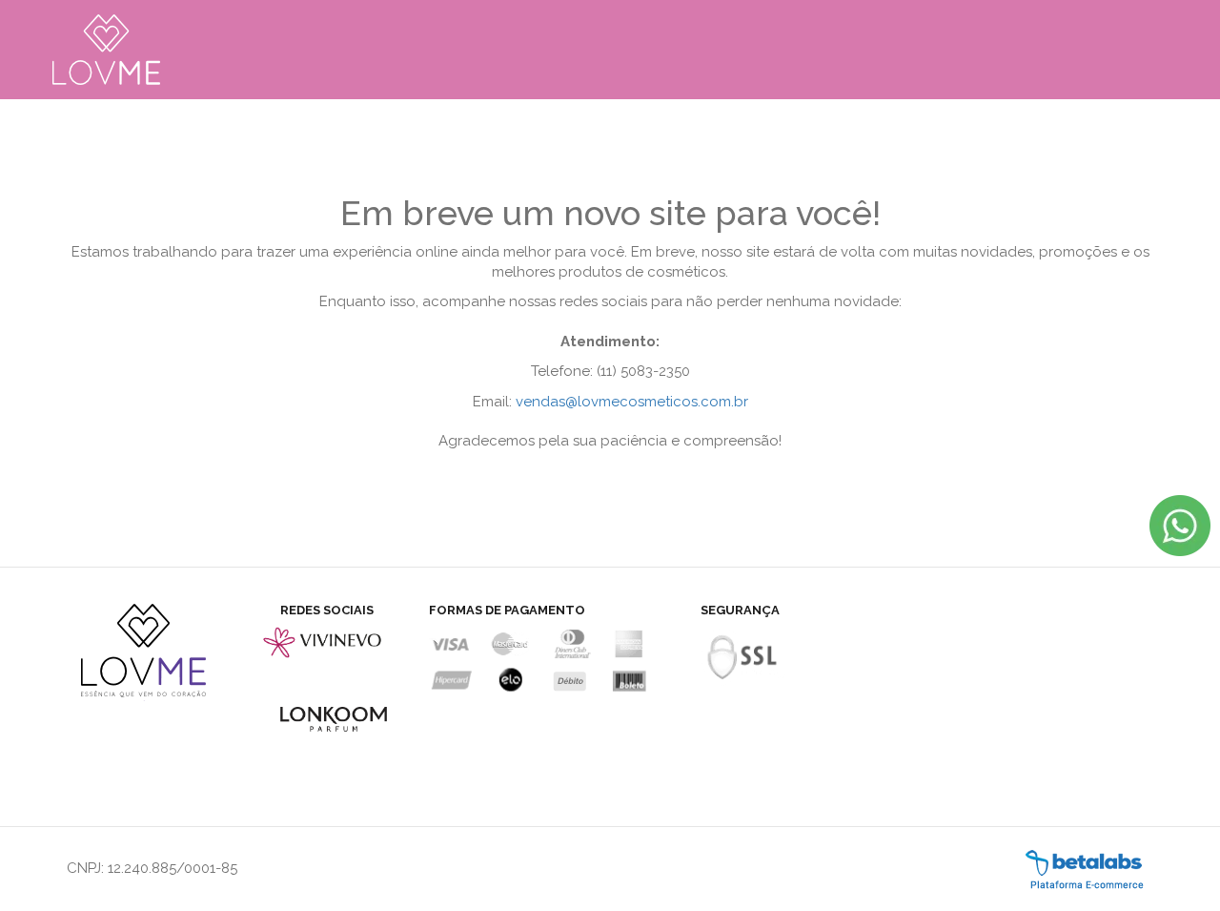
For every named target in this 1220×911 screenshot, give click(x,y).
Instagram (329, 680)
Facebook (292, 680)
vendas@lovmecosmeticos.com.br (632, 401)
